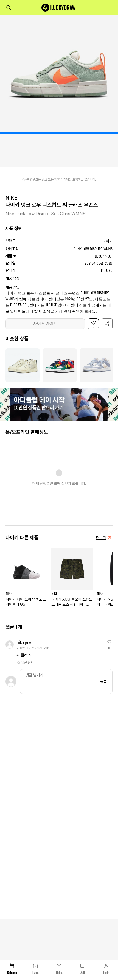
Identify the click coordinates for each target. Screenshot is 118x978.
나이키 (108, 241)
